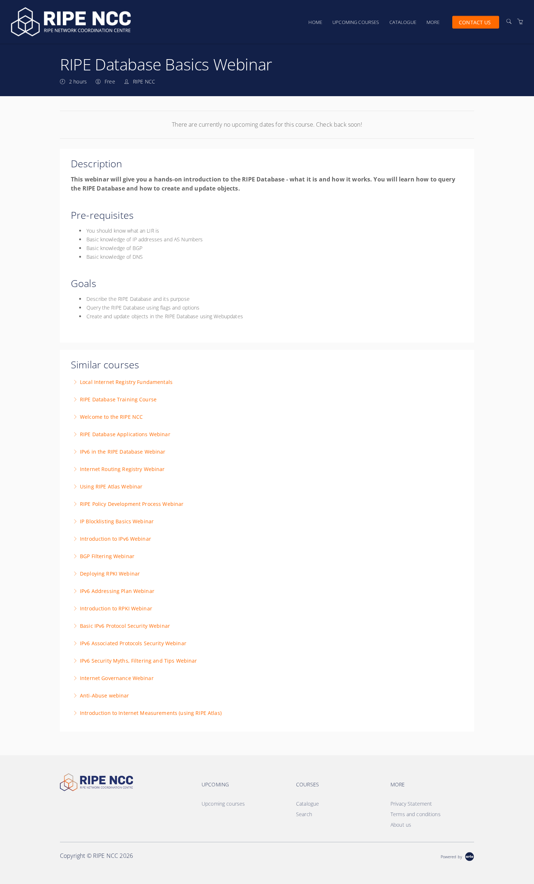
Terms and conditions (416, 814)
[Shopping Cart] (520, 21)
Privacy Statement (411, 803)
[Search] (509, 21)
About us (401, 824)
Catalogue (402, 22)
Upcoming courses (355, 22)
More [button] (433, 22)
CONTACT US (475, 22)
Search (304, 814)
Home (315, 22)
